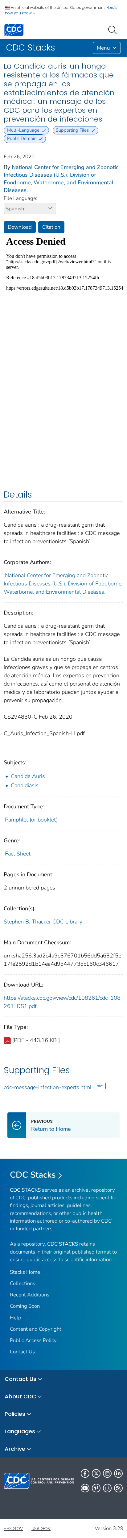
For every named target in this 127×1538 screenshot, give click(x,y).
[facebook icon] (85, 1473)
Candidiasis (25, 785)
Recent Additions (29, 1294)
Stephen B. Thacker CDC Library (43, 921)
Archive (15, 1449)
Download (20, 227)
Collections (22, 1283)
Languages (20, 1431)
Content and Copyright (35, 1329)
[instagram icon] (107, 1473)
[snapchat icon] (107, 1488)
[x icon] (96, 1473)
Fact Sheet (18, 853)
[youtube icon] (85, 1488)
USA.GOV (41, 1528)
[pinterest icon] (96, 1488)
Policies (15, 1414)
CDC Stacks (33, 1175)
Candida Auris (28, 776)
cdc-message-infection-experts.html (48, 1087)
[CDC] (14, 30)
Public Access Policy (33, 1340)
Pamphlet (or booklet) (31, 819)
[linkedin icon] (118, 1473)
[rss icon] (118, 1488)
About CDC (20, 1396)
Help (15, 1317)
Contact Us (22, 1351)
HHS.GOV (13, 1528)
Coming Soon (25, 1306)
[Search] (113, 29)
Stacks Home (25, 1272)
